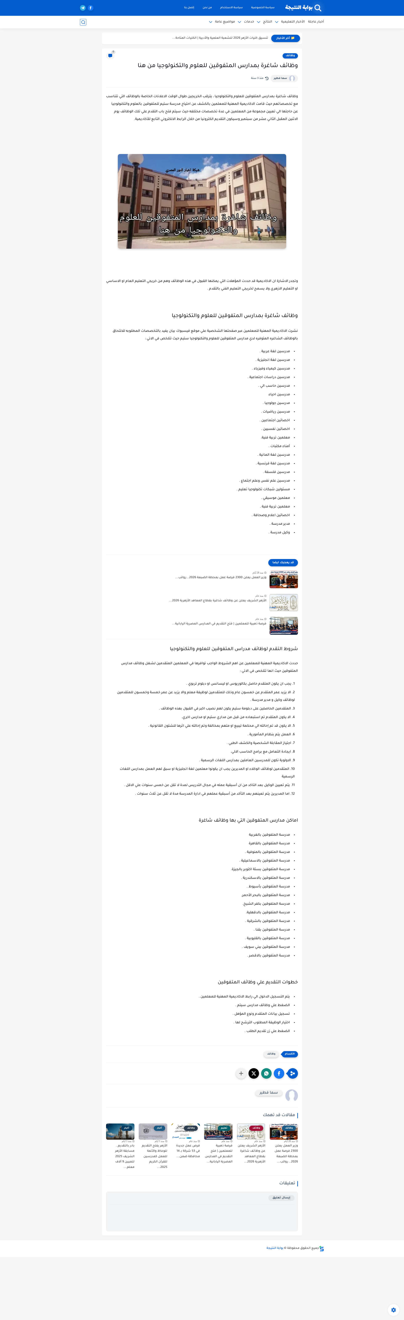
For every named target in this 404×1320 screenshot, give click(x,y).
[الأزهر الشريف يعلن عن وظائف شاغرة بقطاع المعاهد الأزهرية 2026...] (284, 603)
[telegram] (83, 8)
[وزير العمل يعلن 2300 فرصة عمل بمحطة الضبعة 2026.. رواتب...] (284, 579)
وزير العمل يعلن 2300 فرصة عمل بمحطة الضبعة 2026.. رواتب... (220, 577)
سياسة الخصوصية (263, 7)
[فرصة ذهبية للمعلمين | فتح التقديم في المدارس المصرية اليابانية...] (284, 626)
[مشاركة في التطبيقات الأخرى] (241, 1073)
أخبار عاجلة (316, 22)
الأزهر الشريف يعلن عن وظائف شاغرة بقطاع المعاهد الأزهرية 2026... (217, 601)
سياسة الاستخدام (231, 7)
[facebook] (90, 8)
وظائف (290, 55)
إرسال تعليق (281, 1197)
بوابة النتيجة (299, 8)
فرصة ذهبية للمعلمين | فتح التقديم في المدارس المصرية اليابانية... (219, 624)
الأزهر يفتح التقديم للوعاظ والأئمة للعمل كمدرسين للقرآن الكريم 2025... (154, 1156)
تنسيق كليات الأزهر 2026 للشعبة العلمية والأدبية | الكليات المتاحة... (220, 38)
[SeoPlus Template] (321, 1248)
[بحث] (83, 22)
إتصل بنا (189, 7)
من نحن (207, 7)
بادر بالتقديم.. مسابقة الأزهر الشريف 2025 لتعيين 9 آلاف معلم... (124, 1156)
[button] (279, 1073)
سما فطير (280, 78)
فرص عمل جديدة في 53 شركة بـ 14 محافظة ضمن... (188, 1151)
